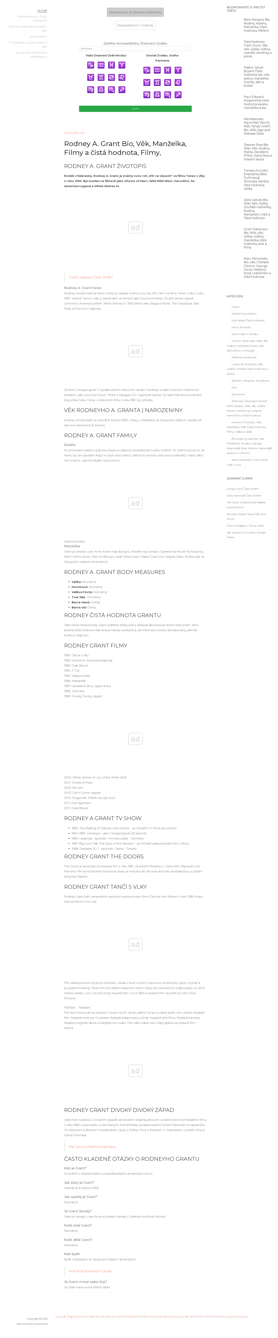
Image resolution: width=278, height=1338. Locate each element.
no (155, 1316)
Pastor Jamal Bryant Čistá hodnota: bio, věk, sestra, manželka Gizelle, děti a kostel (257, 76)
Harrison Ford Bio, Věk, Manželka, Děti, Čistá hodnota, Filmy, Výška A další (246, 427)
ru (176, 1316)
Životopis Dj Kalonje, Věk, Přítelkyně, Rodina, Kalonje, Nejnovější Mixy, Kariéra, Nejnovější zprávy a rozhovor (249, 446)
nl (150, 1316)
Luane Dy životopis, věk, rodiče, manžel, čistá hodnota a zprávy (247, 368)
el (86, 1316)
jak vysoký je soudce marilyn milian (246, 535)
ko (129, 1316)
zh (123, 1316)
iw (97, 1316)
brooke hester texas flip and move (246, 516)
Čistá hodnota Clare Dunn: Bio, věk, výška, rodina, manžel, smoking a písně (258, 49)
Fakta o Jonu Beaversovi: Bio (28, 28)
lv (135, 1316)
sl (191, 1316)
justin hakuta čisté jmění (91, 277)
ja (244, 1316)
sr (181, 1316)
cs (228, 1316)
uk (64, 1316)
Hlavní (42, 10)
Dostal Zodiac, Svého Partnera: (162, 58)
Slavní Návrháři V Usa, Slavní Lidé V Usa (247, 462)
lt (139, 1316)
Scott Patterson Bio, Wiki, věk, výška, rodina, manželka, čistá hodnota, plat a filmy (256, 238)
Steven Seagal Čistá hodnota (32, 18)
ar (58, 1316)
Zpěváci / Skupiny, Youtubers (250, 380)
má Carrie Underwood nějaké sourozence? (246, 505)
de (144, 1316)
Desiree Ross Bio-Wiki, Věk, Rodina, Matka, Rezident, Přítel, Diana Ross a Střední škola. (258, 152)
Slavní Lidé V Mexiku (244, 334)
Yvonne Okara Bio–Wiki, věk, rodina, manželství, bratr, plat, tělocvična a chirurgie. (247, 345)
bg (70, 1316)
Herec (235, 306)
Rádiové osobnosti (243, 357)
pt (165, 1316)
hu (76, 1316)
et (239, 1316)
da (91, 1316)
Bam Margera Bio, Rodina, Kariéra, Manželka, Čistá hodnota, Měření (257, 25)
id (102, 1316)
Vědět (135, 109)
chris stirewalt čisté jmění (244, 495)
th (200, 1316)
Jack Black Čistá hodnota (247, 320)
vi (81, 1316)
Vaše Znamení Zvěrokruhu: (106, 55)
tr (205, 1316)
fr (214, 1316)
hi (218, 1316)
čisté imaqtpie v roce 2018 (245, 525)
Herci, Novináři (241, 327)
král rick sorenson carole (90, 1271)
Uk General (38, 36)
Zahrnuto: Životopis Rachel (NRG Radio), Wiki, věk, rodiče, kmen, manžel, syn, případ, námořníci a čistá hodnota (247, 408)
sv (234, 1316)
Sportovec (238, 394)
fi (209, 1316)
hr (223, 1316)
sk (186, 1316)
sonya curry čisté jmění (242, 488)
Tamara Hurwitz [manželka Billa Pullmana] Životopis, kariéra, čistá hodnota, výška (256, 179)
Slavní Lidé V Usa (74, 132)
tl (195, 1316)
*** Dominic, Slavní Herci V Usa (28, 44)
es (107, 1316)
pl (160, 1316)
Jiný (233, 387)
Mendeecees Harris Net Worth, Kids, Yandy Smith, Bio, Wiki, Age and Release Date (257, 126)
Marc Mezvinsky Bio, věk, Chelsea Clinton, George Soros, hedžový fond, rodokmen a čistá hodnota (257, 268)
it (113, 1316)
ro (171, 1316)
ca (118, 1316)
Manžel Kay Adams (243, 313)
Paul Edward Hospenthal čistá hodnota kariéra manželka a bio (256, 102)
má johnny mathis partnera (92, 1147)
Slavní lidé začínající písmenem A (31, 54)
